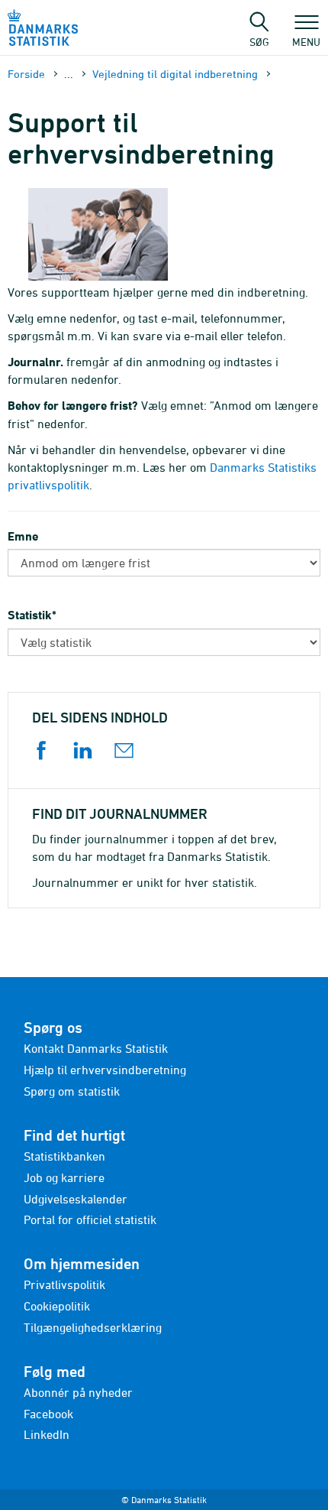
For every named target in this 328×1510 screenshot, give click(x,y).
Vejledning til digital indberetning (175, 73)
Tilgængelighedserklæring (93, 1327)
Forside (26, 73)
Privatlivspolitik (64, 1284)
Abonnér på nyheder (78, 1392)
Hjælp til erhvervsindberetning (105, 1069)
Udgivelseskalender (75, 1199)
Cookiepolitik (57, 1306)
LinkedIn (46, 1434)
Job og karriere (64, 1177)
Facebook (48, 1414)
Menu (306, 41)
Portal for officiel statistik (90, 1219)
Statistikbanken (64, 1156)
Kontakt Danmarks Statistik (96, 1048)
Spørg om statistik (72, 1091)
